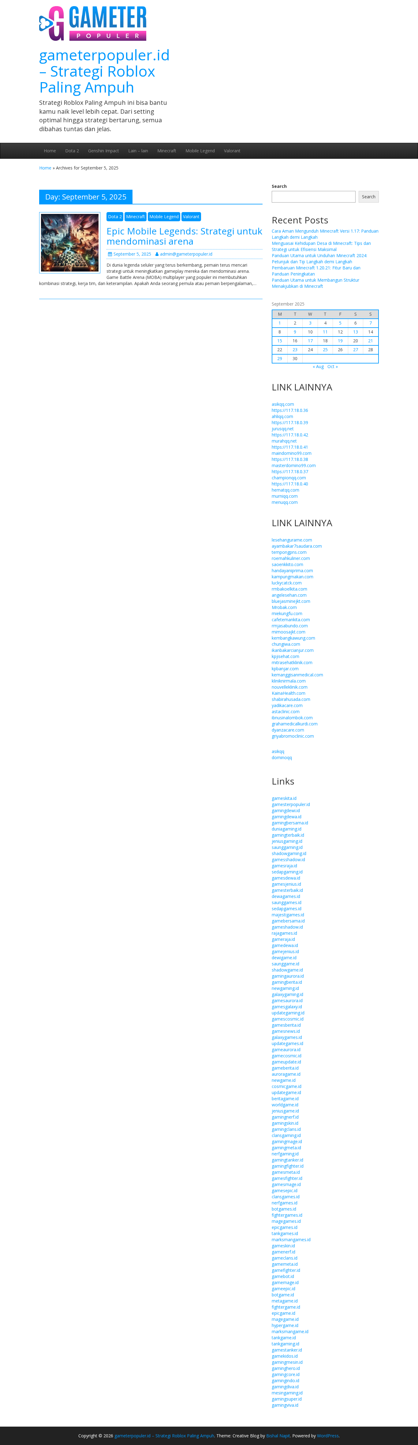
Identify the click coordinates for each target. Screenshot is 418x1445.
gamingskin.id (285, 1123)
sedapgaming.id (287, 872)
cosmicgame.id (286, 1086)
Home (50, 151)
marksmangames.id (291, 1239)
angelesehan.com (289, 595)
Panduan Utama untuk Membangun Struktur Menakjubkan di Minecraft (315, 283)
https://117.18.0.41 (290, 447)
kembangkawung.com (293, 638)
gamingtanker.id (287, 1160)
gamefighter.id (286, 1270)
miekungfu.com (287, 613)
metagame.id (285, 1301)
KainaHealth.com (288, 693)
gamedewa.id (285, 945)
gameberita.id (285, 1068)
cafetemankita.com (291, 619)
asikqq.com (283, 404)
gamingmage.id (287, 1141)
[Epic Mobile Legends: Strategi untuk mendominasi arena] (69, 242)
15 (279, 341)
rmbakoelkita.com (289, 589)
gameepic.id (283, 1288)
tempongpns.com (289, 552)
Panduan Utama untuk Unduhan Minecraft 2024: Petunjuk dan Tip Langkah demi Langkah (319, 258)
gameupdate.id (286, 1062)
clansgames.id (286, 1197)
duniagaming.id (286, 829)
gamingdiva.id (285, 1387)
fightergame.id (286, 1307)
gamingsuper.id (287, 1399)
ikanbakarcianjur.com (293, 650)
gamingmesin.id (287, 1362)
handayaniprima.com (292, 570)
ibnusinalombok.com (292, 718)
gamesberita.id (286, 1025)
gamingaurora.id (288, 976)
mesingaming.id (287, 1393)
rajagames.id (284, 933)
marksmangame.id (290, 1331)
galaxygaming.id (287, 994)
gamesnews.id (286, 1031)
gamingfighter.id (288, 1166)
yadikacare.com (287, 705)
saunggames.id (286, 902)
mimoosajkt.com (288, 632)
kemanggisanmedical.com (297, 675)
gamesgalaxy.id (287, 1007)
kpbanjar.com (285, 668)
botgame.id (283, 1295)
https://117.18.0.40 (290, 484)
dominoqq (282, 757)
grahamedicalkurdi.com (295, 724)
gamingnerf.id (285, 1117)
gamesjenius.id (286, 884)
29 (279, 358)
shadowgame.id (287, 970)
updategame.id (286, 1092)
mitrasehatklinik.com (292, 662)
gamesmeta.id (286, 1172)
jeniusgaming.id (287, 841)
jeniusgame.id (285, 1111)
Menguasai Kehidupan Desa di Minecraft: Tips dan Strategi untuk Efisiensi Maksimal (321, 246)
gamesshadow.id (288, 859)
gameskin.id (283, 1246)
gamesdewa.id (286, 878)
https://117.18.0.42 (290, 435)
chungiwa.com (286, 644)
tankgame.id (284, 1337)
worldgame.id (285, 1105)
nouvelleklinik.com (290, 687)
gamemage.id (285, 1282)
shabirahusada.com (291, 699)
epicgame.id (283, 1313)
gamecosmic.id (286, 1056)
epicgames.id (284, 1227)
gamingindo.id (285, 1380)
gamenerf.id (283, 1252)
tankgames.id (285, 1233)
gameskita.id (284, 798)
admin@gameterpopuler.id (186, 254)
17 (310, 341)
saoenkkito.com (287, 564)
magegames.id (286, 1221)
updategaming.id (288, 1013)
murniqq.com (285, 496)
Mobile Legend (200, 151)
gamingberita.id (287, 982)
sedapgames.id (286, 908)
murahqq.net (284, 441)
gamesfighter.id (287, 1178)
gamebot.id (283, 1276)
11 (325, 332)
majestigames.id (288, 915)
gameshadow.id (287, 927)
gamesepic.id (284, 1190)
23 (295, 349)
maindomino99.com (292, 453)
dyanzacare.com (288, 730)
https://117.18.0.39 (290, 422)
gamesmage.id (286, 1184)
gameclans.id (284, 1258)
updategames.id (287, 1043)
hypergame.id (285, 1325)
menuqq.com (285, 502)
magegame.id (285, 1319)
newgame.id (284, 1080)
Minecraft (166, 151)
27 (355, 349)
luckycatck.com (287, 583)
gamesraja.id (284, 866)
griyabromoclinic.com (293, 736)
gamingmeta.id (286, 1147)
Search (279, 186)
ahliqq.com (282, 416)
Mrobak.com (284, 607)
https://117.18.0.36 (290, 410)
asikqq (278, 751)
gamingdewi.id (286, 810)
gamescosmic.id (288, 1019)
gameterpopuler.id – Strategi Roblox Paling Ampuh (104, 71)
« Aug (318, 366)
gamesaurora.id (287, 1000)
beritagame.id (285, 1098)
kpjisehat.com (285, 656)
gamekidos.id (285, 1356)
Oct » (332, 366)
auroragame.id (286, 1074)
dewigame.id (284, 957)
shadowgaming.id (289, 853)
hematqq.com (285, 490)
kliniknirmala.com (289, 681)
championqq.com (289, 478)
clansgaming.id (286, 1135)
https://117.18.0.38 (290, 459)
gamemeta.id (285, 1264)
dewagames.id (286, 896)
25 (325, 349)
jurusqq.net (283, 429)
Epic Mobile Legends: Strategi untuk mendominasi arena (184, 236)
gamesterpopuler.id (291, 804)
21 (370, 341)
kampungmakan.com (292, 577)
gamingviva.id (285, 1405)
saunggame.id (285, 964)
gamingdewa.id (286, 816)
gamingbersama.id (290, 823)
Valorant (232, 151)
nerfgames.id (284, 1203)
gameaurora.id (286, 1049)
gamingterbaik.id (288, 835)
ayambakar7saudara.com (297, 546)
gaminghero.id (286, 1368)
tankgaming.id (285, 1344)
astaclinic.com (286, 711)
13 (355, 332)
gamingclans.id (286, 1129)
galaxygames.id (287, 1037)
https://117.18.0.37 (290, 471)
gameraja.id (283, 939)
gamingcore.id (286, 1374)
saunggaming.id (287, 847)
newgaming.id (285, 988)
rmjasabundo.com (290, 626)
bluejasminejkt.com (291, 601)
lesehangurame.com (292, 540)
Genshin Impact (103, 151)
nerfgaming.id (285, 1154)
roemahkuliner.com (291, 558)
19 (340, 341)
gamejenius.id (285, 951)
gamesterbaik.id (287, 890)
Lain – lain (138, 151)
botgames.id (284, 1209)
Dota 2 (72, 151)
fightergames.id (287, 1215)
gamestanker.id (287, 1350)
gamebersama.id (288, 921)
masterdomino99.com (294, 465)
